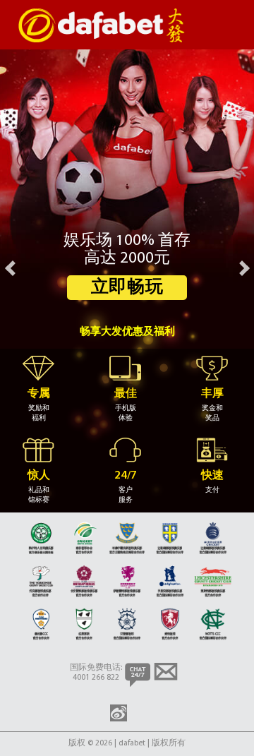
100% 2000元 (127, 264)
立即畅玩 (127, 287)
